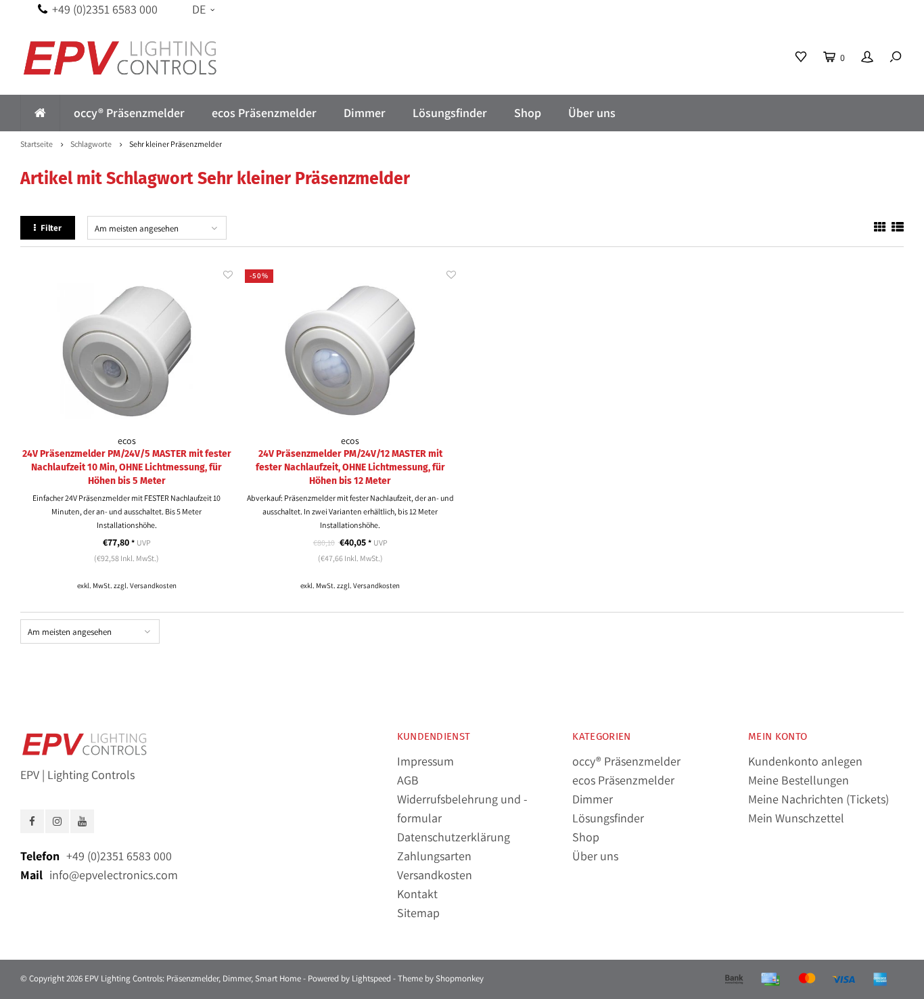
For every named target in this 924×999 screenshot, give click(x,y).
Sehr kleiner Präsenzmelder (175, 144)
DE (199, 9)
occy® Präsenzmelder (129, 112)
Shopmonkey (460, 978)
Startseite (36, 144)
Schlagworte (91, 144)
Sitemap (418, 912)
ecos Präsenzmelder (264, 112)
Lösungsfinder (450, 112)
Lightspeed (371, 978)
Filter (51, 228)
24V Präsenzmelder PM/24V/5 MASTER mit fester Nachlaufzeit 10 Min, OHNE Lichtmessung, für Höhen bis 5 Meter (126, 467)
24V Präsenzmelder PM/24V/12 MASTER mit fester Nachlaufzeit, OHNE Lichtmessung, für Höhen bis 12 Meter (350, 467)
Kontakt (417, 894)
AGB (408, 780)
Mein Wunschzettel (796, 818)
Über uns (592, 112)
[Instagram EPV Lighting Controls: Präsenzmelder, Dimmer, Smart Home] (57, 821)
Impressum (425, 761)
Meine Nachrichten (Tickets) (818, 799)
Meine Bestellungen (798, 780)
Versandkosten (153, 585)
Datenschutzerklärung (453, 837)
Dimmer (365, 112)
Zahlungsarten (434, 856)
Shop (527, 112)
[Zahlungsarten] (734, 979)
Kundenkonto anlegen (805, 761)
